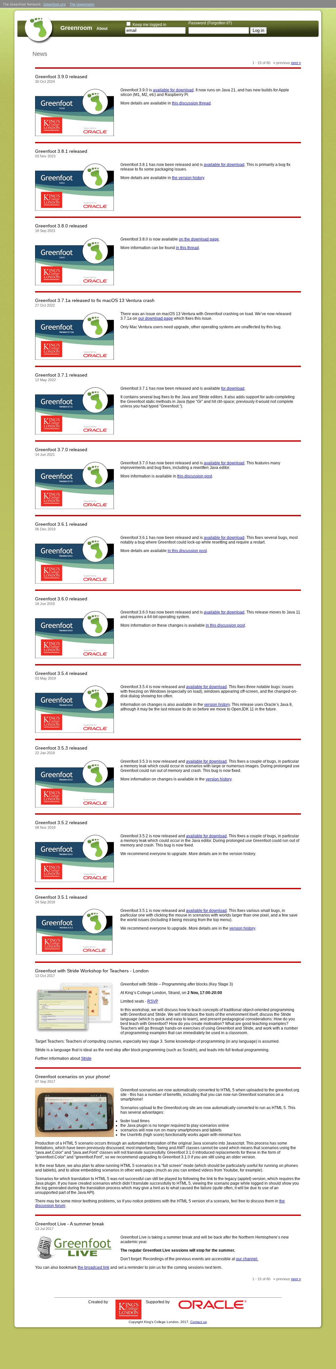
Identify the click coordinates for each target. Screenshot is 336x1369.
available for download (173, 90)
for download (232, 388)
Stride (86, 1058)
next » (296, 63)
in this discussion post (187, 550)
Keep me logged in (149, 24)
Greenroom (76, 28)
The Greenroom (82, 4)
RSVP (152, 1001)
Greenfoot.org (54, 4)
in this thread (187, 247)
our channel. (247, 1259)
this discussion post (194, 476)
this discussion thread (191, 103)
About (102, 28)
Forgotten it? (219, 23)
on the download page (199, 239)
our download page (155, 318)
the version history (188, 177)
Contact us (198, 1322)
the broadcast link (93, 1267)
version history (217, 704)
